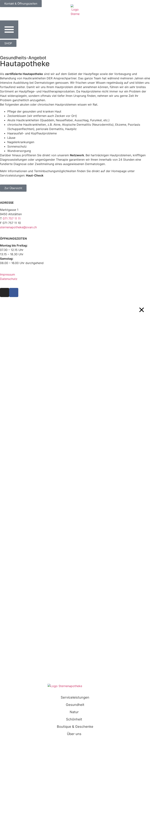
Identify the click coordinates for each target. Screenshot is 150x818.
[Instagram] (4, 292)
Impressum (7, 274)
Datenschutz (8, 279)
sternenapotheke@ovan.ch (18, 227)
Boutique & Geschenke (75, 726)
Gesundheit (75, 705)
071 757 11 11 (11, 218)
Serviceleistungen (75, 697)
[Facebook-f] (13, 292)
